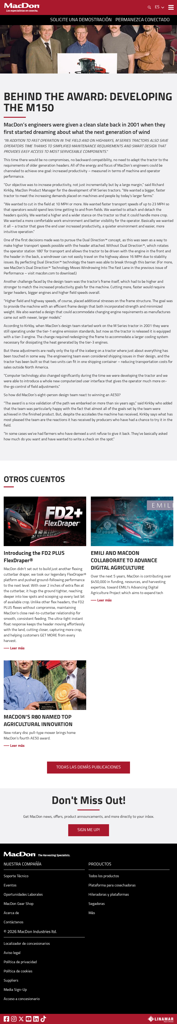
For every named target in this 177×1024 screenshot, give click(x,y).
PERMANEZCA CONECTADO (142, 20)
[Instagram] (14, 1019)
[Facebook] (6, 1019)
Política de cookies (18, 971)
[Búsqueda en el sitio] (149, 7)
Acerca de (11, 913)
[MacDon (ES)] (22, 7)
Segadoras (96, 904)
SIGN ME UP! (88, 830)
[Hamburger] (170, 7)
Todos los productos (103, 876)
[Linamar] (160, 1019)
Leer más (17, 648)
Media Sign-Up (15, 990)
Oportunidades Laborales (23, 895)
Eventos (10, 885)
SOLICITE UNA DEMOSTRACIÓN (81, 20)
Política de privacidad (20, 962)
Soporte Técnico (16, 876)
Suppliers (11, 981)
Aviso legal (12, 953)
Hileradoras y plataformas (108, 895)
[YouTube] (28, 1019)
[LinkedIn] (36, 1019)
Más (91, 913)
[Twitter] (21, 1019)
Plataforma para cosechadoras (112, 885)
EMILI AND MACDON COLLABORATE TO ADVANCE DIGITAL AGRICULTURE (124, 561)
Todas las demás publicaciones (88, 767)
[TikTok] (43, 1019)
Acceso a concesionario (22, 999)
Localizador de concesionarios (27, 944)
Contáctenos (13, 922)
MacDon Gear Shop (18, 904)
